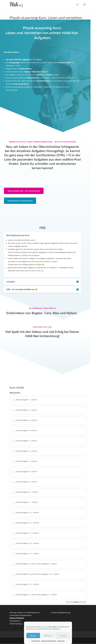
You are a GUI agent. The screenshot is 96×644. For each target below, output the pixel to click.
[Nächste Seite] (85, 602)
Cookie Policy (35, 641)
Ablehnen (48, 635)
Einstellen (63, 635)
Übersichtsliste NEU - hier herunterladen (23, 191)
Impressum (61, 641)
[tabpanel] (48, 197)
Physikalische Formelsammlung (20, 201)
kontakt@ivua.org (63, 612)
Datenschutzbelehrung (48, 641)
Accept (33, 635)
